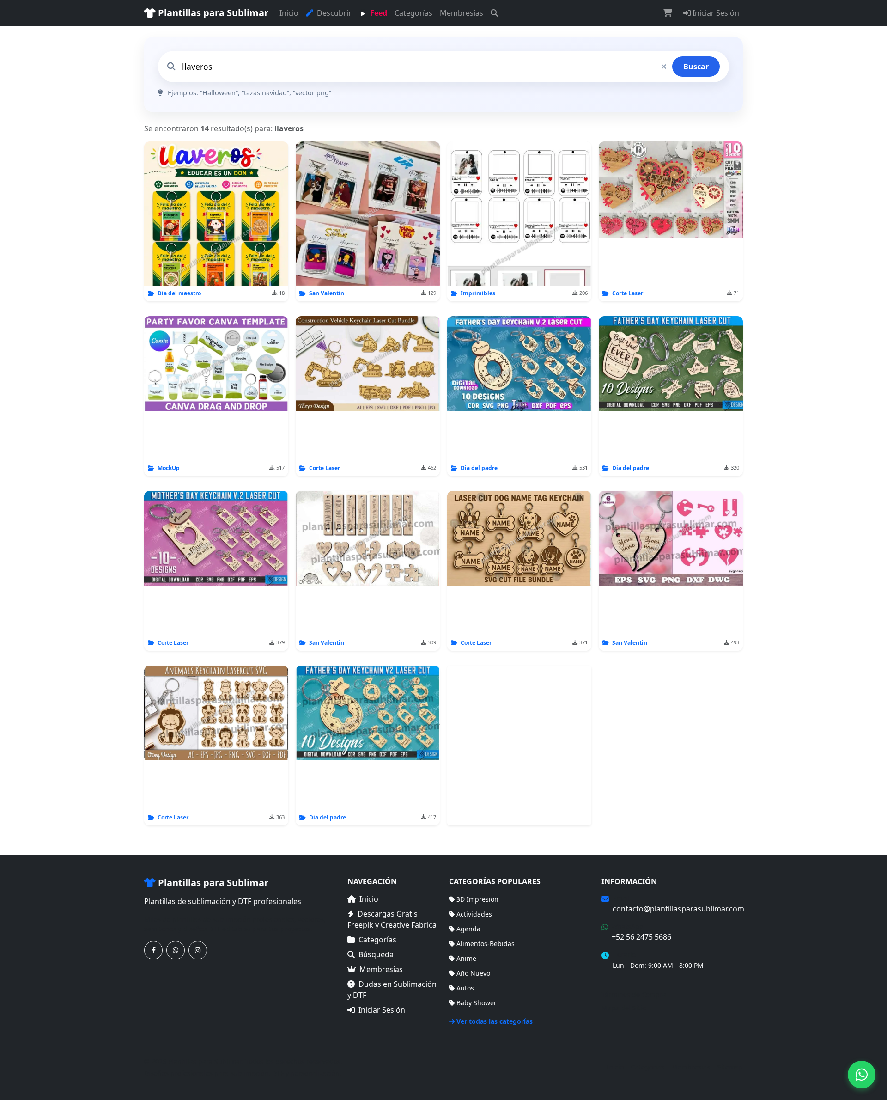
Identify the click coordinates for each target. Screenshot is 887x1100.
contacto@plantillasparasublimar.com (678, 909)
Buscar (696, 66)
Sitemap (730, 1067)
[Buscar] (494, 12)
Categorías (413, 13)
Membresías (461, 13)
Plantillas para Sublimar (212, 12)
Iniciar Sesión (715, 13)
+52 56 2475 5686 (641, 937)
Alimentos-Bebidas (485, 943)
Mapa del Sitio (623, 1007)
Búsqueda (376, 954)
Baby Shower (476, 1002)
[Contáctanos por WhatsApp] (175, 950)
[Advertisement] (519, 745)
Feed (377, 13)
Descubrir (333, 13)
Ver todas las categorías (494, 1021)
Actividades (474, 914)
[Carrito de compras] (667, 12)
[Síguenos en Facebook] (153, 950)
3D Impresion (477, 899)
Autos (465, 988)
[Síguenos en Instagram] (197, 950)
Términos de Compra (633, 994)
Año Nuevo (473, 973)
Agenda (468, 928)
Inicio (288, 13)
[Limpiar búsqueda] (664, 66)
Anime (466, 958)
